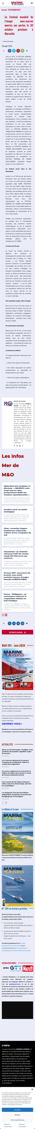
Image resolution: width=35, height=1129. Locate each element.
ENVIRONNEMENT (14, 9)
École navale (26, 950)
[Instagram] (17, 445)
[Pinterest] (18, 51)
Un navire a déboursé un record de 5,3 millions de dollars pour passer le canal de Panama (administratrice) (16, 773)
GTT (31, 986)
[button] (32, 1089)
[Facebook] (9, 51)
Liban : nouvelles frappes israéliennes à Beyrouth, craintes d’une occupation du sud (17, 531)
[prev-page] (3, 615)
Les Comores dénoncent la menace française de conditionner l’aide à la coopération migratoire (15, 762)
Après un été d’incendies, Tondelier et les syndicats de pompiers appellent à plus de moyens (17, 751)
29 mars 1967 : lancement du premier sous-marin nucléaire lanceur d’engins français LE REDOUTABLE (17, 576)
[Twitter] (14, 51)
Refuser (17, 1115)
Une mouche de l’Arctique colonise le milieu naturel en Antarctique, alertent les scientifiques (16, 784)
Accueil (4, 9)
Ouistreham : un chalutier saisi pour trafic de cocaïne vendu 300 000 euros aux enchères (16, 555)
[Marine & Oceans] (8, 423)
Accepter (17, 1110)
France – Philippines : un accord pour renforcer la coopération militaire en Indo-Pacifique (15, 597)
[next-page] (6, 615)
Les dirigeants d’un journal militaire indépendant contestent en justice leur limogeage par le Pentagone (17, 794)
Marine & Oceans (8, 41)
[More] (27, 51)
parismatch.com (14, 984)
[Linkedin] (20, 445)
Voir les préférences (17, 1120)
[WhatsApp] (22, 51)
